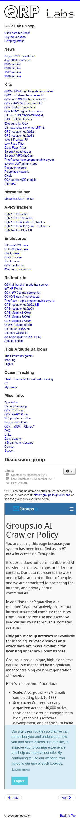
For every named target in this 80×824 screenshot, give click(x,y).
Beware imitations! (16, 422)
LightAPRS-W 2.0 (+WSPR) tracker (27, 226)
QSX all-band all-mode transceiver (26, 284)
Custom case (13, 257)
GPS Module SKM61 (17, 313)
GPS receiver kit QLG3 (19, 135)
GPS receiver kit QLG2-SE (21, 305)
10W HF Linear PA (16, 139)
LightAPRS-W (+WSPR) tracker (24, 222)
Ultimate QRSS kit (16, 333)
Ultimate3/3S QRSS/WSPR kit (24, 115)
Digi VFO (10, 184)
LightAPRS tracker (16, 214)
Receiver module (15, 168)
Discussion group (15, 406)
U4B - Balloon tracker (18, 119)
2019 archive (12, 64)
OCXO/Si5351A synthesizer (22, 297)
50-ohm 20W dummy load (20, 164)
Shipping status (14, 41)
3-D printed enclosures (18, 442)
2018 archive (12, 68)
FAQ (7, 430)
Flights (8, 364)
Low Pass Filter (14, 143)
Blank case (11, 261)
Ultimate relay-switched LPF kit (24, 127)
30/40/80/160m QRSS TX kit (22, 337)
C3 (6, 383)
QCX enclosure (14, 265)
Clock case (11, 253)
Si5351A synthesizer (17, 151)
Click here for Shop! (17, 33)
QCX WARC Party (16, 414)
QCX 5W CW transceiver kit (22, 293)
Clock (8, 176)
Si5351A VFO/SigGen (18, 156)
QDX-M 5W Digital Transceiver (23, 111)
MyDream (10, 387)
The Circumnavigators (18, 356)
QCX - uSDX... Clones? (19, 426)
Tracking (9, 360)
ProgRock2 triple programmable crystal (29, 160)
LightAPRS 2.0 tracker (18, 218)
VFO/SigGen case (16, 249)
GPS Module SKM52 (17, 317)
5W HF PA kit (13, 288)
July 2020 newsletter (17, 60)
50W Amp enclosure (17, 269)
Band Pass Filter (15, 147)
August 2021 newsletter (19, 56)
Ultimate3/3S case (16, 245)
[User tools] (69, 471)
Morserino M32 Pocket (19, 199)
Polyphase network (16, 172)
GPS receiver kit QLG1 (19, 309)
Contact (9, 446)
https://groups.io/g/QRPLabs (52, 495)
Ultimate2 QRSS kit (17, 329)
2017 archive (12, 72)
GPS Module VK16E (17, 321)
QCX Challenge (14, 410)
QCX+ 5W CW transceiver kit (23, 103)
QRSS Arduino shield (18, 325)
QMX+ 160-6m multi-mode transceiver (29, 91)
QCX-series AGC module (20, 180)
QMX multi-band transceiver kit (24, 95)
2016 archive (12, 76)
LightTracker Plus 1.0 (18, 230)
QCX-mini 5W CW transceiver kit (25, 99)
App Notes (11, 402)
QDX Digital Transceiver (19, 107)
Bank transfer (13, 438)
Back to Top (68, 815)
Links (7, 434)
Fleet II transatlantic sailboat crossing (28, 379)
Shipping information (17, 418)
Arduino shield (13, 341)
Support (9, 450)
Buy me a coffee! (15, 37)
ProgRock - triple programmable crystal (29, 301)
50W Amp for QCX (16, 123)
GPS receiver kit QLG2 (19, 131)
